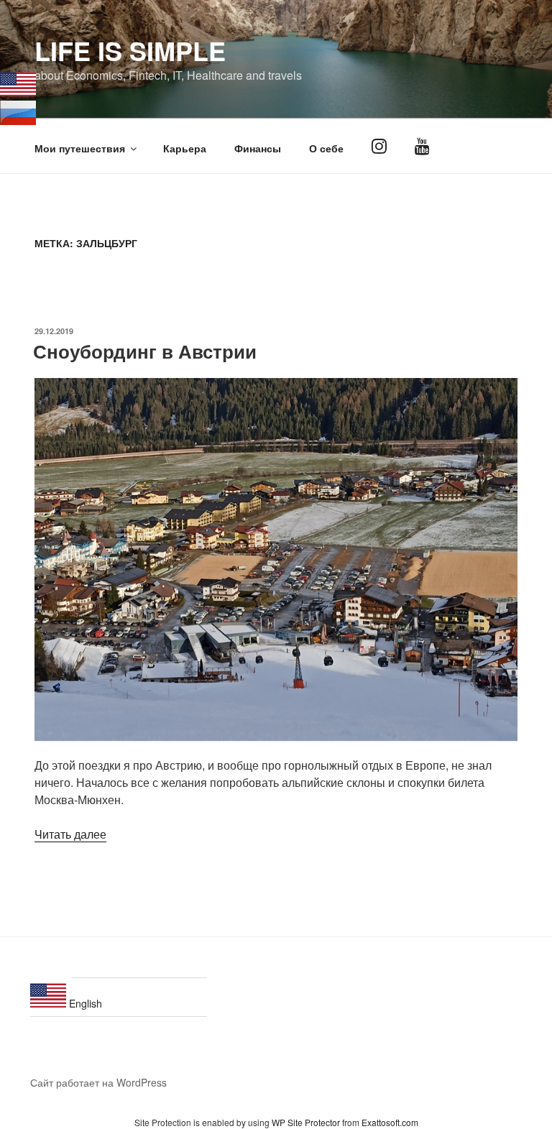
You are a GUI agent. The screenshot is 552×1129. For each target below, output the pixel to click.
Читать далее (70, 834)
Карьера (184, 148)
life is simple (130, 50)
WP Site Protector (306, 1122)
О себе (326, 148)
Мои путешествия (79, 148)
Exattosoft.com (390, 1122)
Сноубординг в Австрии (145, 351)
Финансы (257, 148)
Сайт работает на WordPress (98, 1082)
